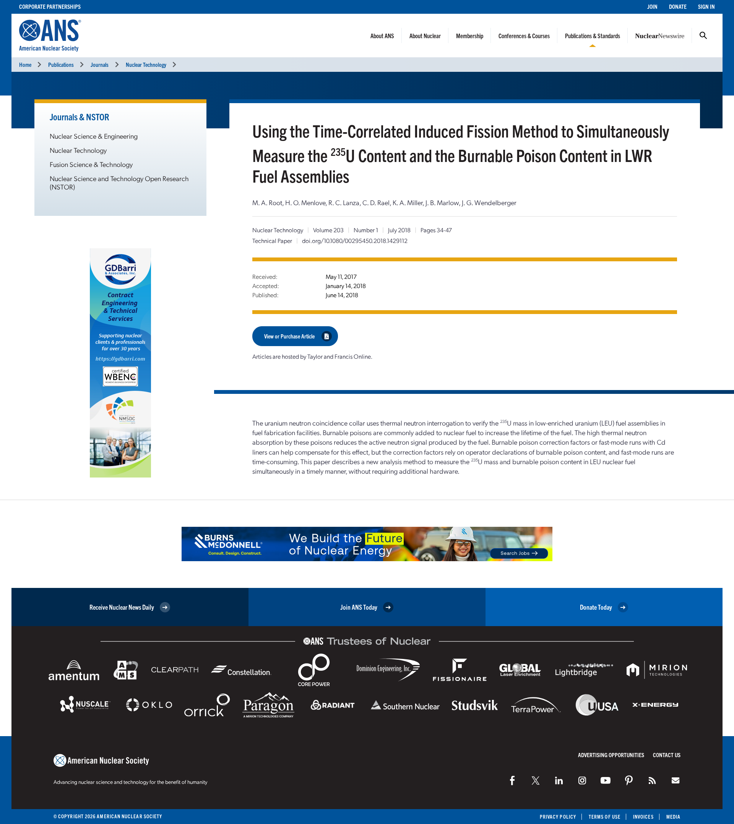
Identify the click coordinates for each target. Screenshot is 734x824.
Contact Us (666, 754)
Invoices (643, 816)
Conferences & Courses (524, 35)
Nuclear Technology (146, 64)
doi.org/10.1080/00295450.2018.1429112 (355, 240)
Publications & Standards (592, 35)
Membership (469, 35)
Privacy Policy (558, 816)
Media (673, 816)
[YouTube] (606, 780)
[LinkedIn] (559, 780)
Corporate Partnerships (50, 6)
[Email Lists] (675, 780)
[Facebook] (512, 780)
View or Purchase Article (289, 336)
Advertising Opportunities (611, 754)
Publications (61, 64)
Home (25, 64)
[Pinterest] (629, 780)
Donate (678, 6)
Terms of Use (604, 816)
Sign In (706, 6)
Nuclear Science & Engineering (94, 135)
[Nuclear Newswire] (652, 780)
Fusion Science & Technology (91, 164)
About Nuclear (425, 35)
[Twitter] (536, 780)
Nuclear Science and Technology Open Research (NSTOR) (119, 182)
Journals (100, 64)
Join (652, 6)
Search (703, 35)
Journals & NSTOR (79, 116)
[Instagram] (582, 780)
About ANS (382, 35)
